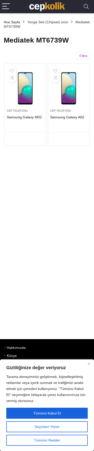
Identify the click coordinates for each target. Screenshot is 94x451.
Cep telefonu (17, 110)
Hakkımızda (16, 348)
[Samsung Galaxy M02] (25, 88)
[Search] (86, 6)
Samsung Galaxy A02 (67, 117)
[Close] (89, 364)
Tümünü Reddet (47, 440)
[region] (47, 405)
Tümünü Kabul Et (47, 413)
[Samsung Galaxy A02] (68, 88)
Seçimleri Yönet (47, 427)
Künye (12, 356)
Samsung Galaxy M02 (24, 117)
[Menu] (6, 6)
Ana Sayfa (12, 22)
